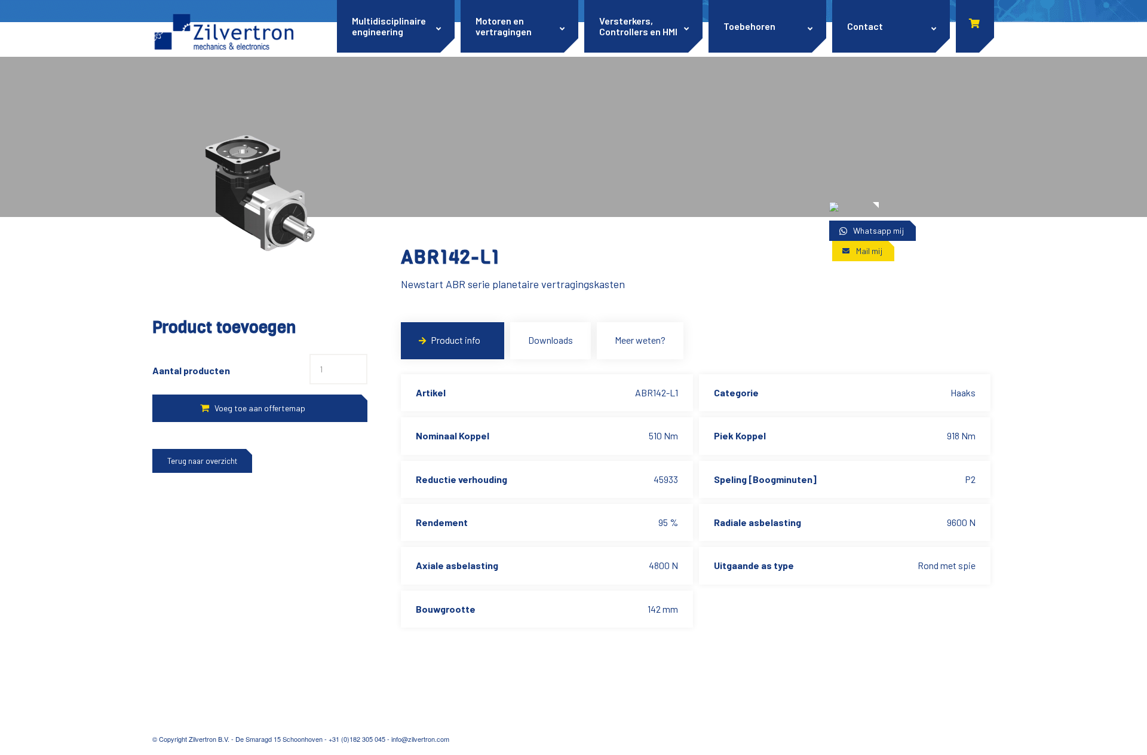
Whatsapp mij (878, 230)
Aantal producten (191, 370)
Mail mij (869, 251)
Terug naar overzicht (202, 461)
